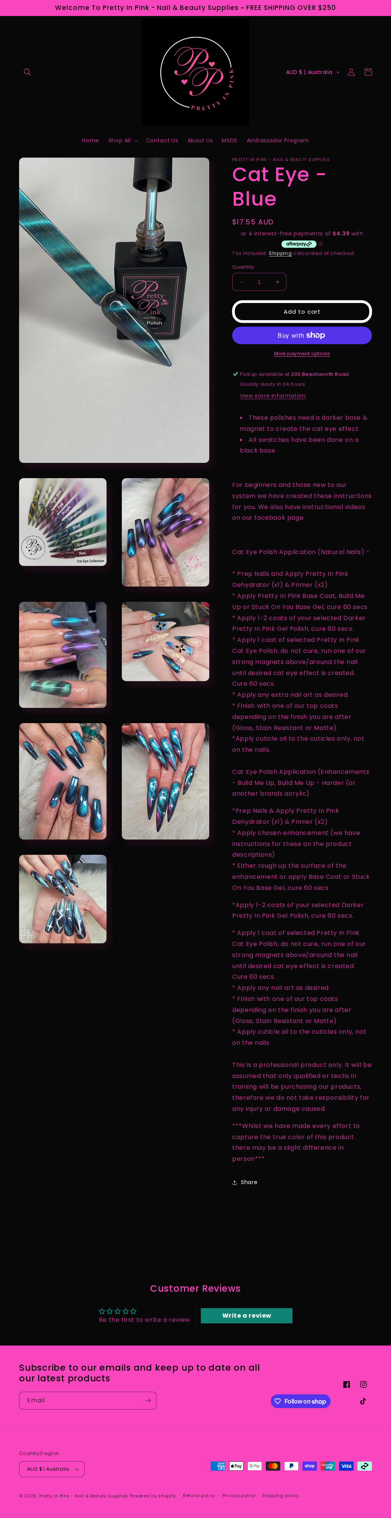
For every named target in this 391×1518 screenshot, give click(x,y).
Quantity (243, 267)
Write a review (246, 1315)
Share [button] (249, 1182)
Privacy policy (239, 1495)
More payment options (302, 353)
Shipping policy (280, 1495)
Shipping (280, 253)
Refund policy (199, 1495)
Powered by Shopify (153, 1496)
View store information (272, 396)
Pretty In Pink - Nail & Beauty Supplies (84, 1496)
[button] (27, 72)
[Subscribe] (147, 1401)
